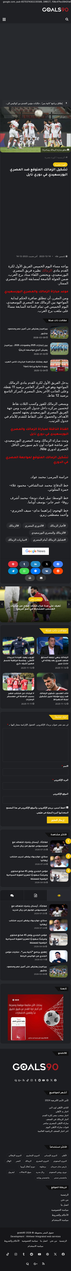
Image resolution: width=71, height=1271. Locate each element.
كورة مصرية (50, 157)
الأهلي (64, 1155)
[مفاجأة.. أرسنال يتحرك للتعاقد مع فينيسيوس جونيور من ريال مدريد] (59, 846)
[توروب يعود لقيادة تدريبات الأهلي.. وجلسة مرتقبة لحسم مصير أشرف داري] (18, 646)
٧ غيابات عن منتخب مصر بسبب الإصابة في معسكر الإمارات (20, 696)
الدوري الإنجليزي (33, 1155)
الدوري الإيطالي (15, 1155)
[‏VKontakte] (47, 571)
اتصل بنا (65, 1205)
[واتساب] (24, 571)
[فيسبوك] (58, 564)
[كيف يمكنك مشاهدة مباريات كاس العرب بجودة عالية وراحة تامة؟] (59, 365)
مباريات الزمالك (16, 539)
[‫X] (47, 564)
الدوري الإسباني (50, 1155)
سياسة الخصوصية (60, 1210)
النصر (18, 1161)
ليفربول (11, 1172)
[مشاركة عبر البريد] (41, 578)
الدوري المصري (33, 525)
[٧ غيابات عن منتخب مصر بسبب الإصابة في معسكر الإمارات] (18, 681)
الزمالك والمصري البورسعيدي (48, 532)
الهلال (8, 1161)
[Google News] (35, 551)
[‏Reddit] (58, 571)
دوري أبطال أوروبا (27, 1166)
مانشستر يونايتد (42, 1177)
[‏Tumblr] (24, 564)
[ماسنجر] (35, 571)
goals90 (21, 1232)
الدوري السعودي (60, 1161)
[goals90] (55, 9)
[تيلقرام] (13, 571)
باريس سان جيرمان (59, 1166)
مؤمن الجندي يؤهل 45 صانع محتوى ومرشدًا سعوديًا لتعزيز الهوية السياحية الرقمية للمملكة (27, 875)
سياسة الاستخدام (60, 1220)
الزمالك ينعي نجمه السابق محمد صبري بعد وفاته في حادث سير (54, 660)
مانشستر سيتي (60, 1177)
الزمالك (47, 270)
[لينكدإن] (35, 564)
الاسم (65, 766)
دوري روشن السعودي (58, 1172)
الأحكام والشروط (60, 1215)
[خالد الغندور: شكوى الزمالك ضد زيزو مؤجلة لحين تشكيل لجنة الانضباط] (52, 681)
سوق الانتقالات (25, 1172)
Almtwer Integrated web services (43, 1236)
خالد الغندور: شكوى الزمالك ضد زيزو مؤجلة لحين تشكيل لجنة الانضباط (53, 696)
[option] (35, 604)
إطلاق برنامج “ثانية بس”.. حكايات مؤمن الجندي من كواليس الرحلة (33, 103)
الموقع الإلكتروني (60, 793)
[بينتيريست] (13, 564)
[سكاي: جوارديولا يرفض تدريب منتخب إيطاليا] (59, 861)
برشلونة (43, 1166)
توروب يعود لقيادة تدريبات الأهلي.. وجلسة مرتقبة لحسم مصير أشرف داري (19, 660)
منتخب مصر (35, 599)
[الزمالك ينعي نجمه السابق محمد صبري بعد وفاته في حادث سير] (52, 645)
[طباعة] (30, 578)
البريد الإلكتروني (60, 780)
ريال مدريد (40, 1172)
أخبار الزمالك (57, 525)
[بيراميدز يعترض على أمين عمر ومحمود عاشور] (59, 332)
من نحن (65, 1199)
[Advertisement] (35, 61)
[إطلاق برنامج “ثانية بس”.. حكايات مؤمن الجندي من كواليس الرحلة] (58, 956)
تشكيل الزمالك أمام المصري (48, 539)
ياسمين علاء (60, 256)
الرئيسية (61, 157)
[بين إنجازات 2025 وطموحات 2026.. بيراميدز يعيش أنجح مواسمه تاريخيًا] (59, 349)
